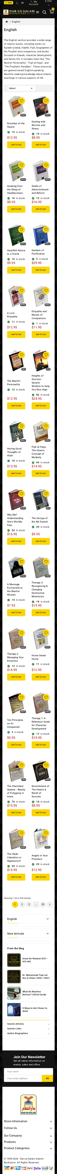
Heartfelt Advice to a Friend (16, 252)
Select (21, 88)
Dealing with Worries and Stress (38, 125)
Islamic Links (28, 1028)
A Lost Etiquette (12, 314)
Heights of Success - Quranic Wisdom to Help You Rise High (41, 382)
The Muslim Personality (13, 382)
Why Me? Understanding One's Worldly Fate (15, 520)
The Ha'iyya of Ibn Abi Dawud (40, 519)
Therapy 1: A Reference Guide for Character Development (41, 723)
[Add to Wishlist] (21, 100)
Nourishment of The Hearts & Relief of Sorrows (40, 791)
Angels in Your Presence (40, 857)
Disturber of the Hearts (16, 125)
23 (43, 904)
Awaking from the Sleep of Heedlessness (15, 189)
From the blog (15, 948)
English (12, 919)
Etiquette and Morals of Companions (39, 315)
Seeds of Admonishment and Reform (40, 189)
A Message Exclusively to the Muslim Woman (15, 589)
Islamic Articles (28, 1024)
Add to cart (16, 144)
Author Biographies (28, 1033)
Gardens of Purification (38, 252)
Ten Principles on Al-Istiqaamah (15, 723)
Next (49, 904)
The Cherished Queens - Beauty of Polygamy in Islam (16, 791)
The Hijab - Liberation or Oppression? (14, 857)
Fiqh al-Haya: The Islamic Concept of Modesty (39, 452)
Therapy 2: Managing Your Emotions (15, 657)
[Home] (8, 21)
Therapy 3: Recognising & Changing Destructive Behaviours (40, 589)
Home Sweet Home (39, 657)
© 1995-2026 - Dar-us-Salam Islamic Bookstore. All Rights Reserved (24, 1160)
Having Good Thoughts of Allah (14, 452)
